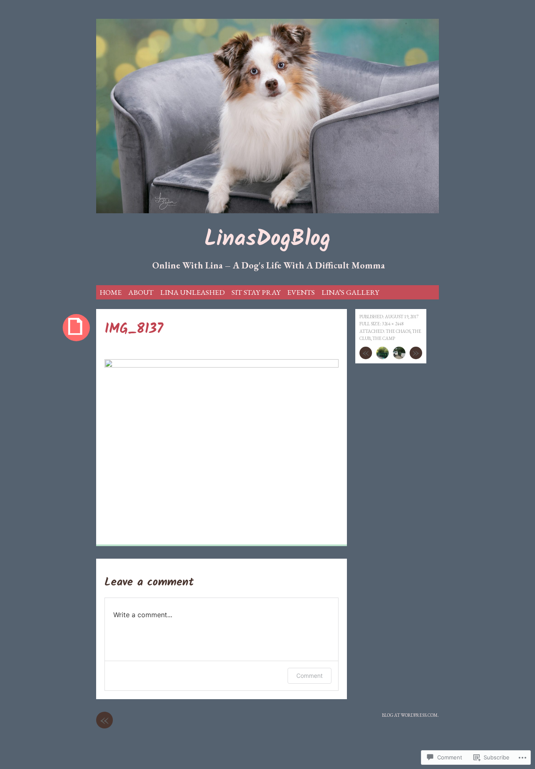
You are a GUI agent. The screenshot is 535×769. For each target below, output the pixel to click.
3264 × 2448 (392, 324)
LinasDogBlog (267, 239)
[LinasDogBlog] (267, 116)
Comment (309, 675)
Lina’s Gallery (350, 292)
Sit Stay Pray (256, 292)
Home (110, 292)
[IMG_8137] (221, 365)
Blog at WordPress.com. (410, 715)
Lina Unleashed (192, 292)
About (140, 292)
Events (301, 292)
